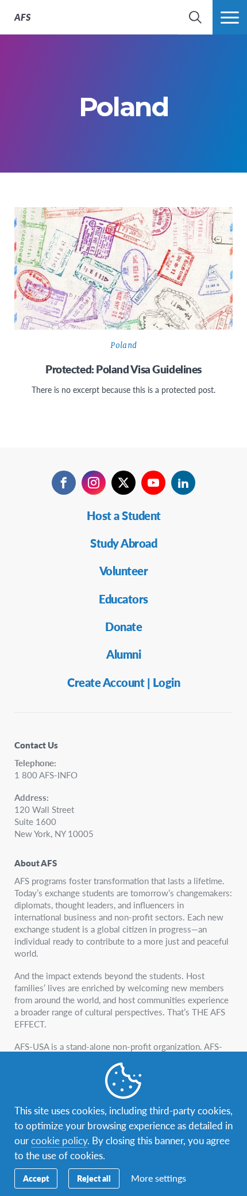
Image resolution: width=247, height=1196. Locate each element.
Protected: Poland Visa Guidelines (123, 369)
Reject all (94, 1178)
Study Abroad (123, 543)
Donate (123, 626)
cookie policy (59, 1140)
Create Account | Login (123, 682)
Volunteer (123, 571)
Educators (123, 599)
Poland (123, 345)
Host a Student (124, 515)
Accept (36, 1178)
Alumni (123, 654)
